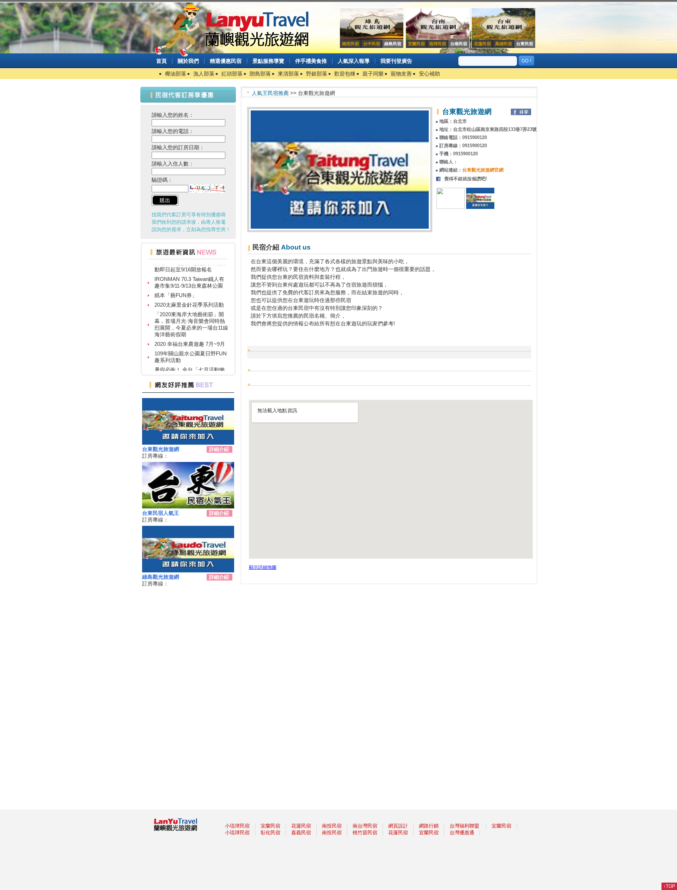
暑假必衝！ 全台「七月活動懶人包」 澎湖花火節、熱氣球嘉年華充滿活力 (189, 368)
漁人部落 (203, 74)
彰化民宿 (270, 832)
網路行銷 (429, 826)
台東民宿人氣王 (160, 513)
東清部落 (288, 74)
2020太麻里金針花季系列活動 (189, 297)
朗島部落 (260, 74)
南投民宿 (332, 826)
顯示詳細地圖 (262, 567)
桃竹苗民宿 (365, 832)
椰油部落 (175, 74)
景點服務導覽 (268, 61)
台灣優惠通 (462, 832)
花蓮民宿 (301, 826)
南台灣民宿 (365, 826)
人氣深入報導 (354, 61)
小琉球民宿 (237, 826)
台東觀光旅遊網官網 (483, 170)
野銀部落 (316, 74)
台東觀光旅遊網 (160, 449)
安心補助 (429, 74)
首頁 (161, 61)
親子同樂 (373, 74)
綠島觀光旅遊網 (160, 577)
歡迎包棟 (344, 74)
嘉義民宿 (301, 832)
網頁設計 (398, 826)
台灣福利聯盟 (464, 826)
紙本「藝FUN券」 (175, 287)
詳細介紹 (219, 449)
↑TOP (669, 886)
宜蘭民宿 (270, 826)
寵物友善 (401, 74)
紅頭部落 (232, 74)
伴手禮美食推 (311, 61)
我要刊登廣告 (396, 61)
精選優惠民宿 (226, 61)
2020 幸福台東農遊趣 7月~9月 (189, 336)
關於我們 (188, 61)
